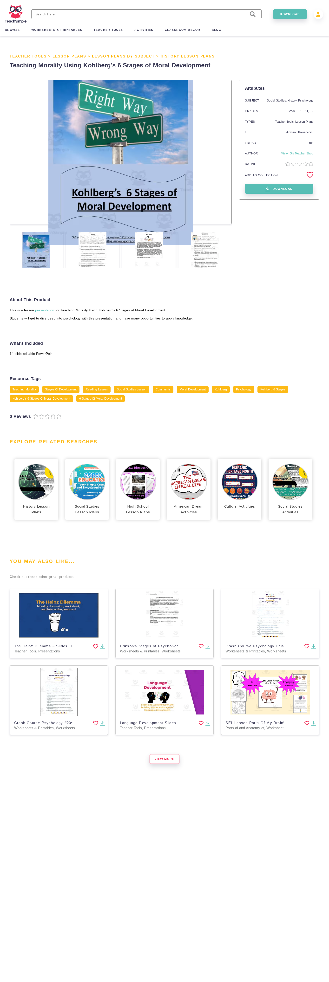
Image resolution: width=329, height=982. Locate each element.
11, (307, 111)
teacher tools (108, 30)
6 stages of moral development (100, 398)
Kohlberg (221, 389)
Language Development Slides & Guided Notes (163, 723)
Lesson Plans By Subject (123, 56)
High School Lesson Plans (138, 509)
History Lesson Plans (188, 56)
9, (298, 111)
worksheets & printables (56, 30)
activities (143, 30)
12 (311, 111)
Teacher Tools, (285, 121)
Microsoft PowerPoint (299, 132)
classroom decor (182, 30)
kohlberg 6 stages (272, 389)
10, (302, 111)
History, (293, 100)
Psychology (305, 100)
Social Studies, (277, 100)
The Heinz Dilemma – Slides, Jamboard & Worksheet (64, 646)
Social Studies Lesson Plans (87, 509)
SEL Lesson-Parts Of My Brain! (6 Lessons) (266, 723)
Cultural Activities (239, 506)
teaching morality (24, 389)
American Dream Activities (189, 509)
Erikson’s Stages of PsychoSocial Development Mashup (172, 646)
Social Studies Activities (290, 509)
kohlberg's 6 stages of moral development (41, 398)
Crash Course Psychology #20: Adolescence (55, 723)
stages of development (61, 389)
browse (12, 30)
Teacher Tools (28, 56)
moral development (193, 389)
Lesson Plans (69, 56)
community (163, 389)
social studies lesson (131, 389)
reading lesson (97, 389)
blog (216, 30)
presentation (44, 310)
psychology (243, 389)
